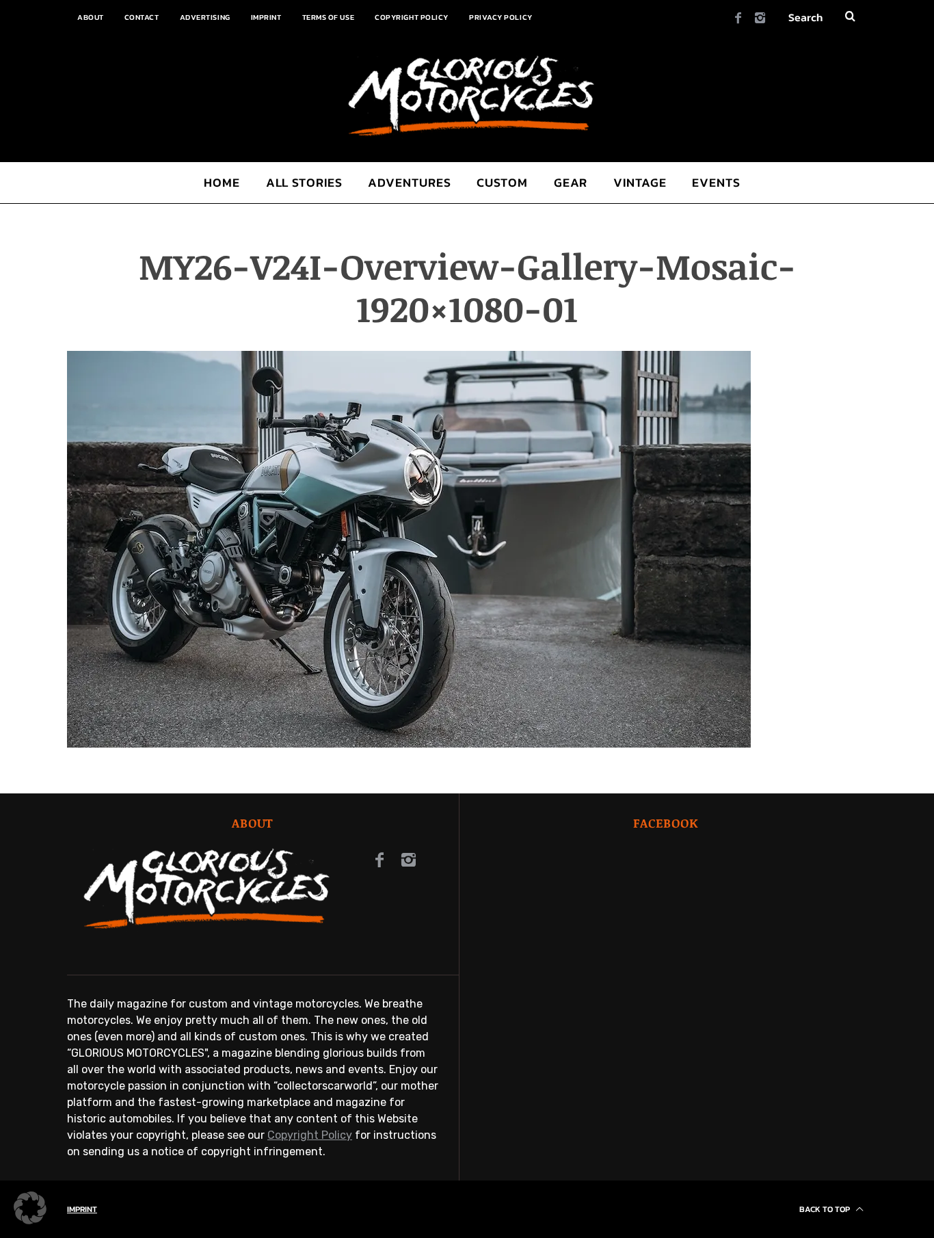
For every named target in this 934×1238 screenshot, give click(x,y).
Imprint (266, 17)
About (90, 17)
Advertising (205, 17)
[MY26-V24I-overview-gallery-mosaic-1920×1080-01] (409, 743)
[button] (30, 1208)
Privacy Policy (501, 17)
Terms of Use (328, 17)
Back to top (825, 1209)
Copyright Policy (412, 17)
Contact (141, 17)
